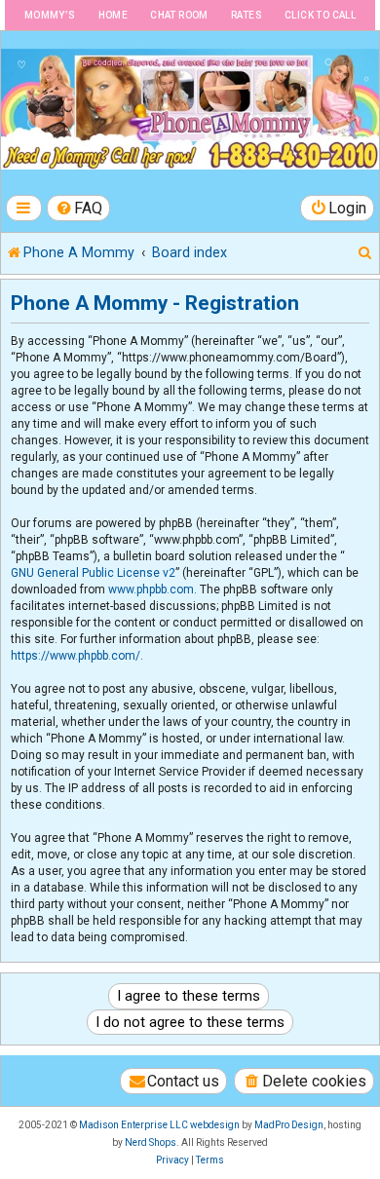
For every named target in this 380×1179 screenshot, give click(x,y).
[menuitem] (79, 208)
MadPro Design (288, 1125)
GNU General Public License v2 (93, 573)
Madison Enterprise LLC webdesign (159, 1125)
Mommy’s (50, 15)
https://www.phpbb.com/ (75, 656)
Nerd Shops (150, 1142)
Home (113, 15)
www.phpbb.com (151, 589)
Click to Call (320, 15)
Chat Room (179, 15)
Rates (246, 15)
